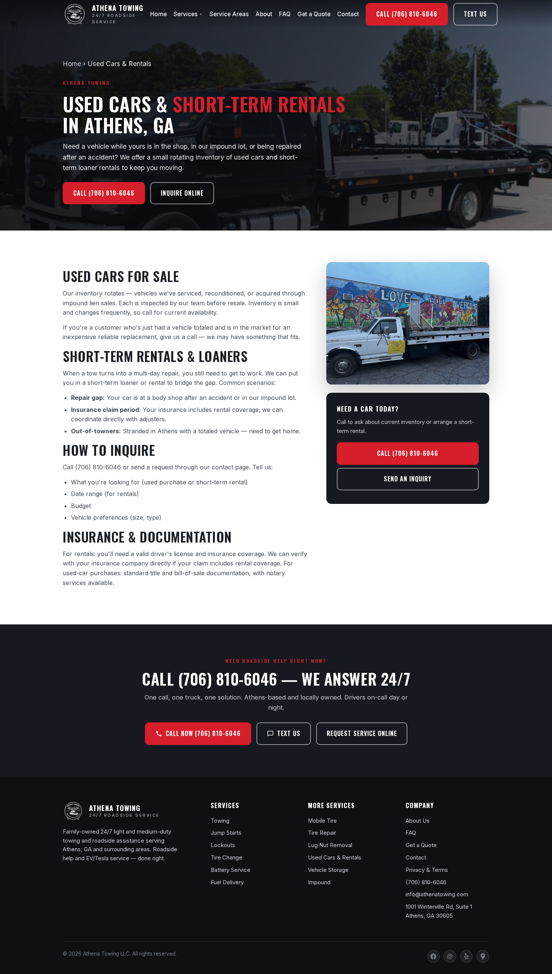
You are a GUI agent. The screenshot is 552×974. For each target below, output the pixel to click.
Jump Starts (226, 832)
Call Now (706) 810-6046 (203, 733)
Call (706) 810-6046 (406, 13)
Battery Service (230, 870)
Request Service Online (362, 733)
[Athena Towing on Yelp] (466, 956)
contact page (230, 467)
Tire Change (226, 857)
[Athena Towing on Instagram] (449, 956)
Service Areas (229, 14)
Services (185, 14)
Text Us (475, 13)
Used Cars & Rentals (334, 857)
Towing (220, 820)
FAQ (285, 14)
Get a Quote (313, 14)
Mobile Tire (322, 820)
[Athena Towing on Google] (483, 956)
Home (158, 14)
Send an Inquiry (407, 478)
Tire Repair (322, 832)
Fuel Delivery (227, 882)
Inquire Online (182, 193)
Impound (319, 882)
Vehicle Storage (328, 870)
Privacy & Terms (427, 870)
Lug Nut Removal (330, 845)
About (263, 14)
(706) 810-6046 (98, 467)
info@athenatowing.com (437, 894)
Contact (348, 14)
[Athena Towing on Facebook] (433, 956)
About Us (418, 820)
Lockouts (223, 845)
